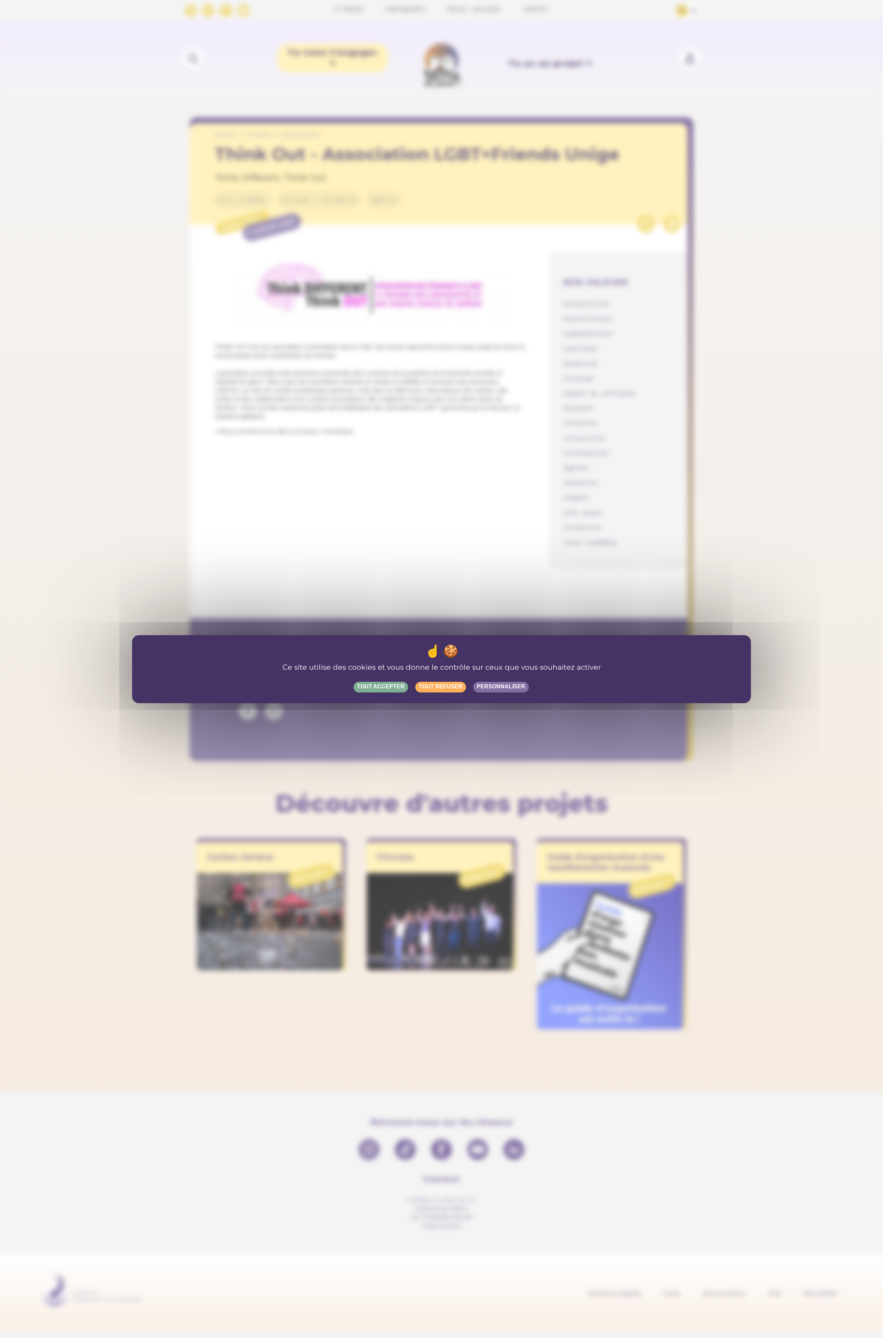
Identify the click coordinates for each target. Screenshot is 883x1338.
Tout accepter (381, 686)
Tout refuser (441, 686)
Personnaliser (501, 686)
